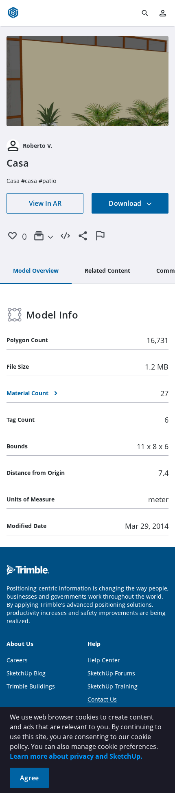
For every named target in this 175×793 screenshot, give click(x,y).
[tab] (36, 271)
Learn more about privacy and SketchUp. (76, 756)
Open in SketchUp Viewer (87, 81)
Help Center (104, 660)
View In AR (45, 203)
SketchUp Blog (26, 673)
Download (126, 203)
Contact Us (102, 699)
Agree (29, 777)
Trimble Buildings (31, 686)
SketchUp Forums (111, 673)
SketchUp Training (113, 686)
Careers (17, 660)
